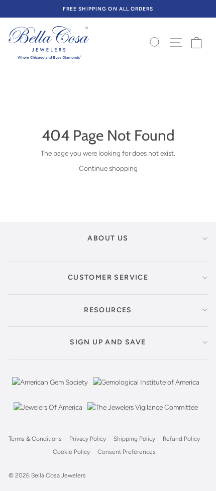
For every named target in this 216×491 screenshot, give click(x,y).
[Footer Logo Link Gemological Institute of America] (146, 389)
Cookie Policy (71, 451)
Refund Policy (181, 438)
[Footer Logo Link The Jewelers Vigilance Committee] (142, 414)
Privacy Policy (87, 438)
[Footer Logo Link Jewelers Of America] (48, 414)
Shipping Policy (134, 438)
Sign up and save (108, 342)
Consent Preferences (126, 451)
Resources (108, 310)
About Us (107, 238)
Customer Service (108, 277)
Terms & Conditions (35, 438)
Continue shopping (108, 168)
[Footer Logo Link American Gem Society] (50, 389)
